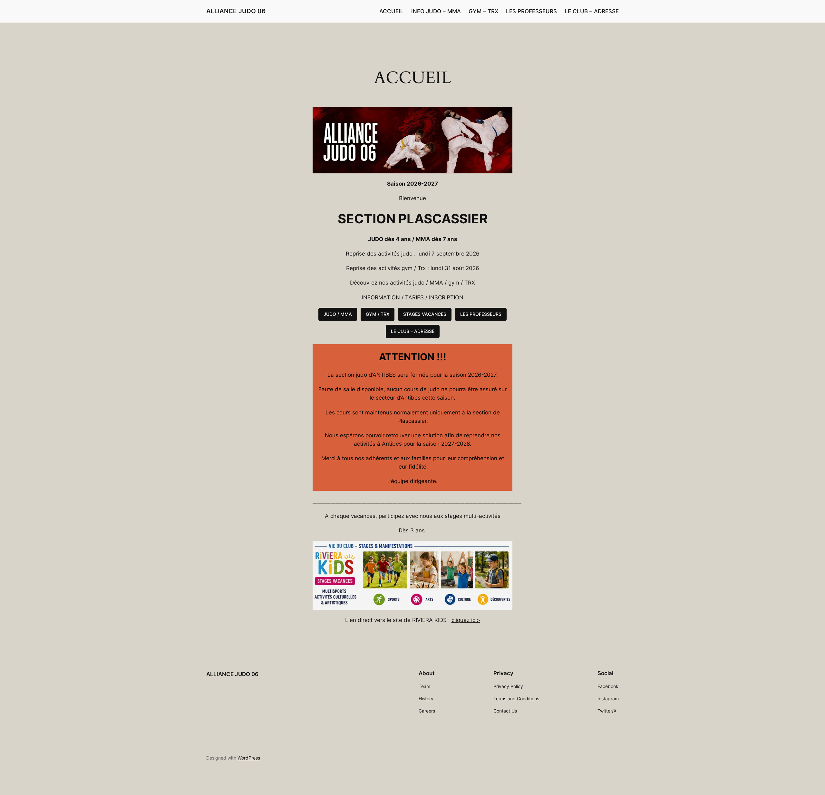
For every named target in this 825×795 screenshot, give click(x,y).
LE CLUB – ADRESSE (412, 331)
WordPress (249, 758)
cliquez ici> (465, 620)
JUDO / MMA (338, 314)
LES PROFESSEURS (480, 314)
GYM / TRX (377, 314)
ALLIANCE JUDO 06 (236, 11)
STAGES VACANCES (424, 314)
